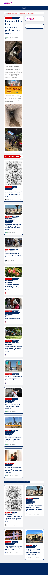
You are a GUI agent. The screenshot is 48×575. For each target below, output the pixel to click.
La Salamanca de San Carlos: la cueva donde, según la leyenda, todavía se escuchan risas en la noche (13, 193)
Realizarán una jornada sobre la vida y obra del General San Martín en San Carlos (13, 378)
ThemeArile (8, 572)
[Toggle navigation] (24, 8)
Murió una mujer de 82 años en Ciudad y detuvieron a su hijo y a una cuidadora (13, 547)
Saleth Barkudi (10, 199)
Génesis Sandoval (10, 260)
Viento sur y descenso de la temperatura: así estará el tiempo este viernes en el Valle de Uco (13, 254)
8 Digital (9, 37)
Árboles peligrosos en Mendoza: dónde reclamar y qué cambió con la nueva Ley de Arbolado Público (13, 349)
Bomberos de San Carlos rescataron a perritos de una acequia (21, 13)
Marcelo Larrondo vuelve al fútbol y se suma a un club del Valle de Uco (12, 406)
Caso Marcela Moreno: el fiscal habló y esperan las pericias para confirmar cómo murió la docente (13, 226)
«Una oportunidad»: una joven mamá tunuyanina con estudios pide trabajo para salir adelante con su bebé (13, 469)
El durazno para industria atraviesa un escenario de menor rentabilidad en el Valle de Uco (13, 287)
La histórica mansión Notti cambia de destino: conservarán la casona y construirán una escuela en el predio (34, 551)
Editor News (19, 571)
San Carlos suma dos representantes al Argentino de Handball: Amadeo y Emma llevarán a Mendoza (13, 438)
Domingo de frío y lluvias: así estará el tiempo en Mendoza (12, 317)
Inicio (6, 13)
